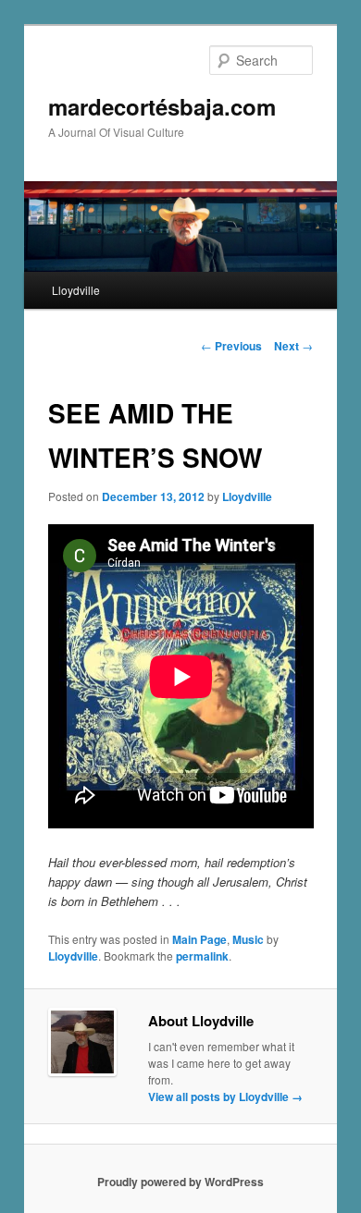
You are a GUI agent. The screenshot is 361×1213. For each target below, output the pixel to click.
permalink (202, 956)
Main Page (199, 939)
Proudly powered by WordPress (180, 1181)
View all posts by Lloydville (225, 1096)
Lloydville (76, 290)
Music (248, 939)
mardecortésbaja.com (162, 106)
